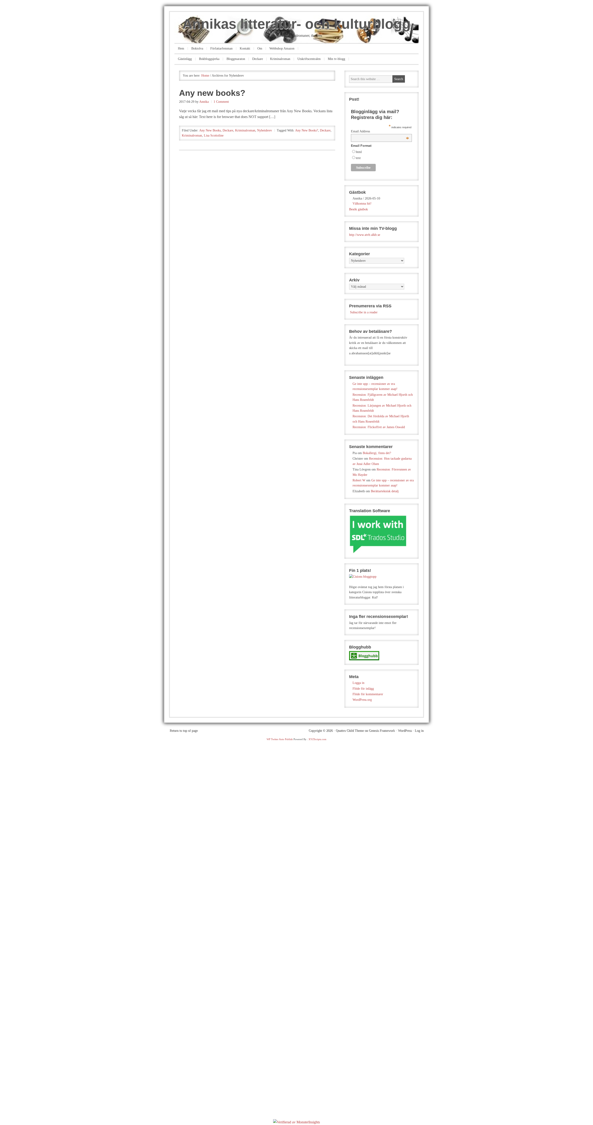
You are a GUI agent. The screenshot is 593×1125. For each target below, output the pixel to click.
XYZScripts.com (317, 739)
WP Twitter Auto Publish (280, 739)
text (358, 158)
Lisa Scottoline (214, 135)
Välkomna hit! (362, 203)
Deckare (257, 59)
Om (259, 48)
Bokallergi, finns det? (377, 453)
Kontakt (245, 48)
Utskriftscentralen (309, 59)
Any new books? (212, 93)
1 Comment (221, 101)
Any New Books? (306, 130)
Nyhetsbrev (264, 130)
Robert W (359, 480)
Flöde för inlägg (363, 688)
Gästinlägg (185, 59)
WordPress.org (362, 699)
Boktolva (197, 48)
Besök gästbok (358, 209)
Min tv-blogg (336, 59)
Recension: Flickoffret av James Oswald (379, 427)
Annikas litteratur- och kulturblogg (296, 24)
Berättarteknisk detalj (385, 491)
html (359, 152)
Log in (419, 730)
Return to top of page (184, 730)
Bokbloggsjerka (209, 59)
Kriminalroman (280, 59)
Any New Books (210, 130)
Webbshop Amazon (281, 48)
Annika (204, 101)
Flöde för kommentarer (368, 694)
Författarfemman (221, 48)
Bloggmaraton (236, 59)
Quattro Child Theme (350, 730)
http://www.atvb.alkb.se (364, 235)
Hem (181, 48)
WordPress (405, 730)
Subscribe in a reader (364, 312)
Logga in (358, 683)
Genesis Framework (382, 730)
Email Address (380, 131)
